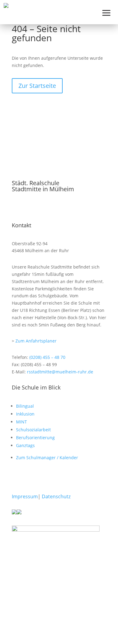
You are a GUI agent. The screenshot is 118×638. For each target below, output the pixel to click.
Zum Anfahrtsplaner (36, 341)
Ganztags (25, 445)
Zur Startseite (37, 86)
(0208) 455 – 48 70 (47, 357)
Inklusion (25, 414)
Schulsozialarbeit (33, 430)
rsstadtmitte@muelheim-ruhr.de (60, 372)
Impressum (25, 496)
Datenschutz (56, 496)
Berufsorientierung (35, 437)
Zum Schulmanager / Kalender (47, 457)
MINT (21, 422)
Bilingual (25, 406)
